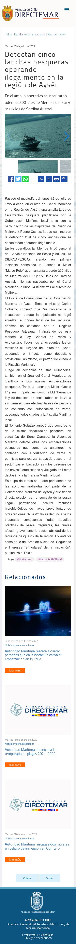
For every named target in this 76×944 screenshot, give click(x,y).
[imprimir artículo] (56, 179)
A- (49, 179)
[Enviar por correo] (64, 179)
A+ (41, 179)
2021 (62, 34)
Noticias (52, 34)
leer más (15, 670)
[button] (66, 136)
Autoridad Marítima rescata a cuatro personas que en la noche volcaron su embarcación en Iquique (33, 654)
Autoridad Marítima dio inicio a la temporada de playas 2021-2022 (30, 751)
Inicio (9, 34)
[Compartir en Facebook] (11, 178)
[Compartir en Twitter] (18, 178)
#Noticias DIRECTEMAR (50, 559)
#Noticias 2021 (25, 559)
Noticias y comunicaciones (29, 34)
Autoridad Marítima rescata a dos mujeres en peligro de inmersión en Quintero (37, 846)
